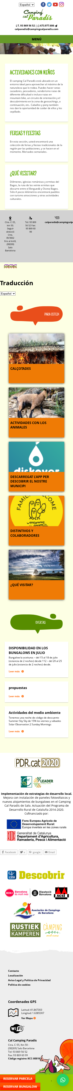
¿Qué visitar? (23, 174)
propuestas (18, 688)
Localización (15, 975)
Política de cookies (19, 984)
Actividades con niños (32, 73)
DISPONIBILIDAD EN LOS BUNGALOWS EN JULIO (28, 650)
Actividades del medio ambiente (34, 712)
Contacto (13, 971)
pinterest (61, 4)
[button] (63, 1080)
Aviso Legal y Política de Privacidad (29, 980)
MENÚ (36, 39)
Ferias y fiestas (25, 134)
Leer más (14, 671)
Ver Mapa (27, 1018)
